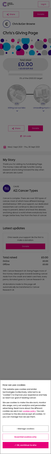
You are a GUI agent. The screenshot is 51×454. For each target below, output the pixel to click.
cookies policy (29, 411)
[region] (25, 417)
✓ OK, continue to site (25, 445)
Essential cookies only (25, 437)
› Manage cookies (25, 428)
